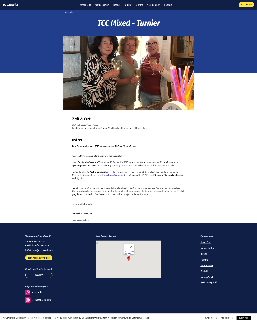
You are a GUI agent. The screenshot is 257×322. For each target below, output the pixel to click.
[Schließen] (253, 318)
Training (204, 259)
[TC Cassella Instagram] (27, 292)
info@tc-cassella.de (43, 250)
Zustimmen (243, 317)
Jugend (204, 253)
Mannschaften (207, 248)
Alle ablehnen (227, 317)
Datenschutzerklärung (141, 317)
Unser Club (206, 242)
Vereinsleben (207, 265)
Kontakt (204, 271)
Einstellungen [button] (211, 317)
